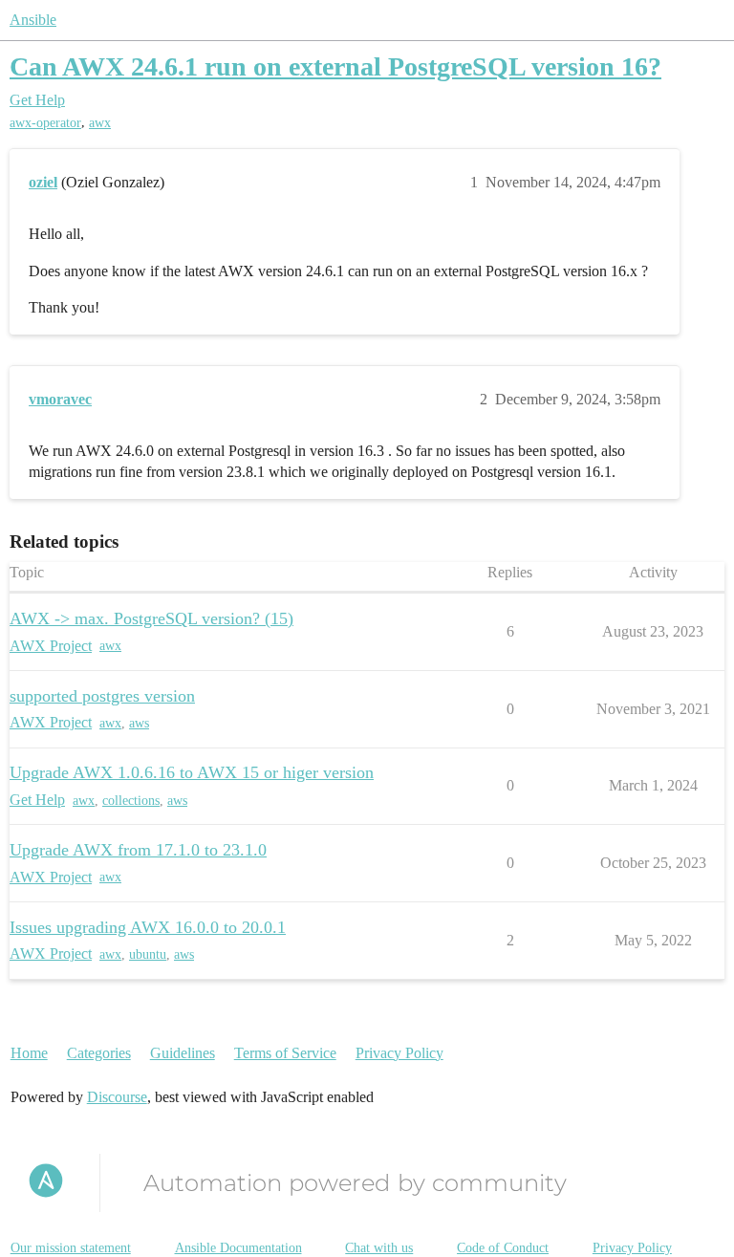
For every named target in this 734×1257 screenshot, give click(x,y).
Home (29, 1053)
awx (100, 123)
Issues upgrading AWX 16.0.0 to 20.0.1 (148, 927)
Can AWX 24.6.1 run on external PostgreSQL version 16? (335, 66)
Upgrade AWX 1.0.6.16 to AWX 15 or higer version (192, 772)
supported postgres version (102, 695)
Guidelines (182, 1053)
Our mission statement (71, 1248)
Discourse (117, 1097)
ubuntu (147, 954)
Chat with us (379, 1248)
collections (131, 800)
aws (139, 723)
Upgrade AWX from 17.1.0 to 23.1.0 (138, 849)
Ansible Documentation (238, 1248)
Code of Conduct (503, 1248)
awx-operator (45, 123)
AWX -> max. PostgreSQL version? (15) (151, 618)
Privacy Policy (399, 1053)
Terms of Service (285, 1053)
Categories (99, 1053)
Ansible (33, 19)
